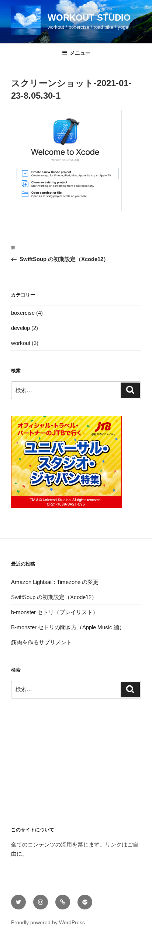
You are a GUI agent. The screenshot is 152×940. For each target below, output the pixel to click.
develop (20, 328)
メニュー (80, 53)
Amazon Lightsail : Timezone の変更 (55, 582)
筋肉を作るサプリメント (41, 642)
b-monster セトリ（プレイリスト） (54, 612)
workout (20, 343)
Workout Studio (89, 17)
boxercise (23, 313)
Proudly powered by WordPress (48, 922)
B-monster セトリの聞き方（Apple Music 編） (68, 627)
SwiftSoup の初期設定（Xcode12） (54, 597)
